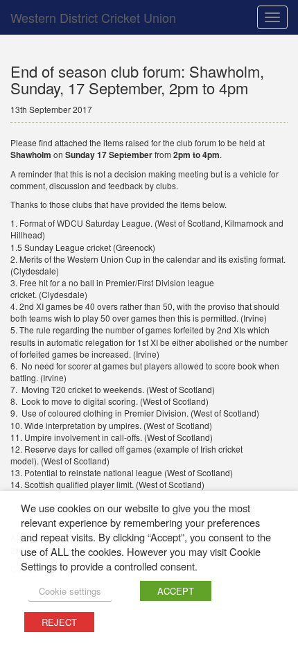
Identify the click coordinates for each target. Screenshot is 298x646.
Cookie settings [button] (70, 590)
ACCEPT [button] (175, 590)
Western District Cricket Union (93, 17)
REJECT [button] (59, 622)
